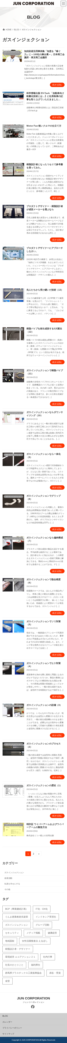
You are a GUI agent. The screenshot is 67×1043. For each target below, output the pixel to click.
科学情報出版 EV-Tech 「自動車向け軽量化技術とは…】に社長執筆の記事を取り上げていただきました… (45, 96)
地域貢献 (9, 941)
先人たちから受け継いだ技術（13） (45, 289)
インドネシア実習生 (46, 916)
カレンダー (7, 1022)
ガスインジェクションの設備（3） (44, 705)
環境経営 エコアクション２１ (20, 957)
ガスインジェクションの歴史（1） (44, 785)
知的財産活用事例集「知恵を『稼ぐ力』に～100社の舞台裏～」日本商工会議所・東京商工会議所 (44, 54)
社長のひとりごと (14, 965)
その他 (7, 889)
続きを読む (57, 85)
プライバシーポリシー (12, 1028)
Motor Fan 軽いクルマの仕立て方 (44, 125)
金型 (7, 981)
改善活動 (8, 878)
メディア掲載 (33, 933)
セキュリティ (12, 933)
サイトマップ (8, 1034)
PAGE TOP (62, 1008)
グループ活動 (42, 925)
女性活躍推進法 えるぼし (35, 941)
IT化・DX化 (42, 909)
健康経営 (52, 933)
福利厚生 (35, 965)
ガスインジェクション (14, 872)
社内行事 (47, 957)
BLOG (5, 1016)
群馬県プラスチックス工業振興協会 (23, 973)
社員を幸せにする (12, 884)
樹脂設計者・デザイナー (17, 949)
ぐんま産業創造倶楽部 (16, 916)
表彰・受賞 (55, 973)
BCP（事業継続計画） (16, 909)
